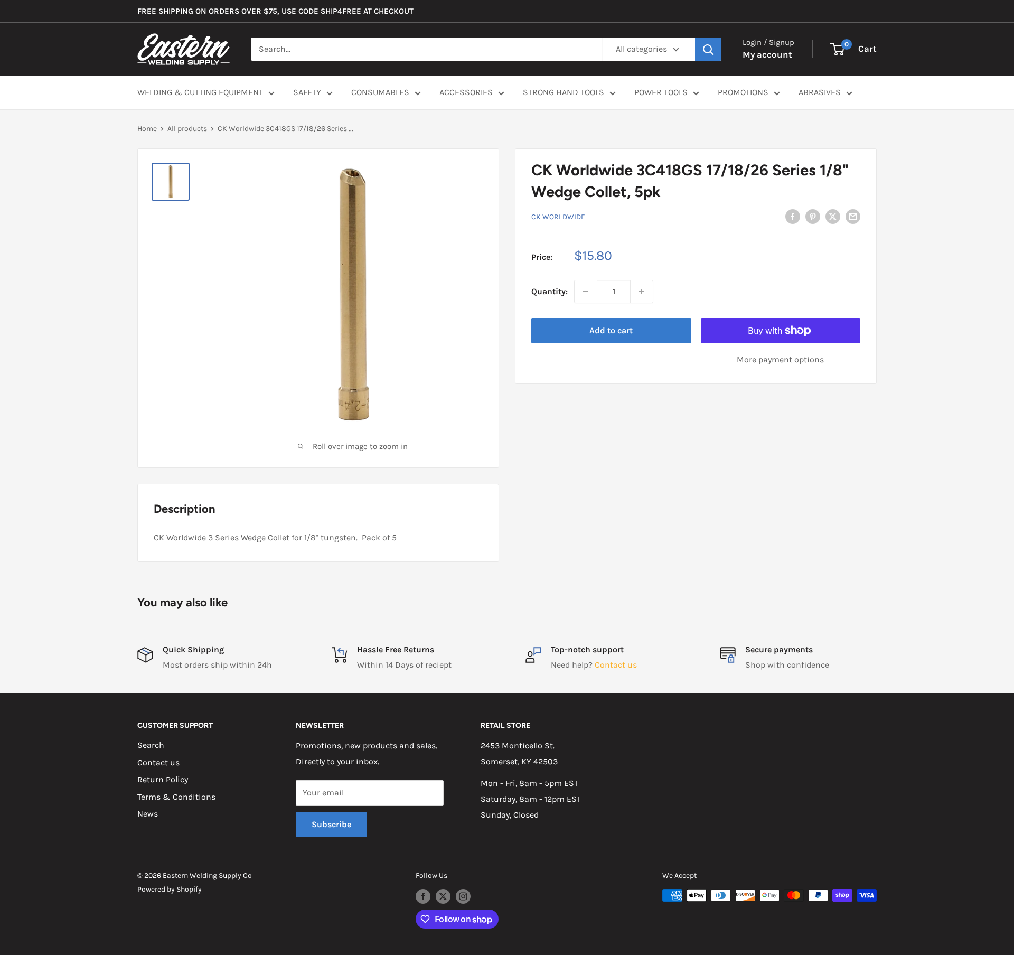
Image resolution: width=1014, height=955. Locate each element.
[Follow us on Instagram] (463, 896)
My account (767, 54)
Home (147, 128)
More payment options (780, 359)
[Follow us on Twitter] (443, 896)
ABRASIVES (820, 92)
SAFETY (307, 92)
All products (187, 128)
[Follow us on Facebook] (423, 896)
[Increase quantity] (642, 291)
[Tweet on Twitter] (832, 215)
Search (150, 745)
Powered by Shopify (169, 889)
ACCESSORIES (466, 92)
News (147, 814)
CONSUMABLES (380, 92)
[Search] (708, 49)
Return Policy (162, 779)
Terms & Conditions (176, 797)
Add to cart (611, 330)
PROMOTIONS (743, 92)
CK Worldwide (558, 216)
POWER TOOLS (661, 92)
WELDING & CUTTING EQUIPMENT (200, 92)
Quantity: (549, 291)
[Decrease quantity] (586, 291)
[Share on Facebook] (792, 215)
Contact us (616, 665)
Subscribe (331, 824)
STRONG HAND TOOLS (563, 92)
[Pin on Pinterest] (812, 215)
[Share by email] (853, 215)
